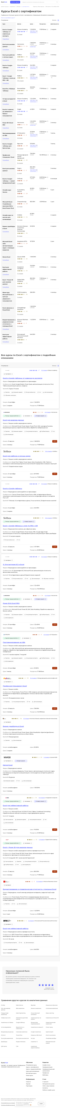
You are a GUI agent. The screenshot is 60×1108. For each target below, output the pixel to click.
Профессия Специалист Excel (15, 686)
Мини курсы (29, 1075)
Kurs (4, 2)
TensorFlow (19, 1035)
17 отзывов (20, 246)
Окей (41, 1103)
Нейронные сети (5, 1017)
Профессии (46, 1073)
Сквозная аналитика (21, 1032)
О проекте (45, 1081)
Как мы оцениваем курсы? (8, 17)
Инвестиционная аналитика (50, 1023)
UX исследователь (6, 1027)
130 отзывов (20, 59)
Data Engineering (20, 1013)
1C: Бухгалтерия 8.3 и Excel (13, 564)
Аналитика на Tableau (7, 1022)
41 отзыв (19, 173)
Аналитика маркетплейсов (35, 1047)
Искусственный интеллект (35, 1013)
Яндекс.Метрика (20, 1041)
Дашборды (4, 1041)
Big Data (33, 1005)
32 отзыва (19, 114)
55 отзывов (20, 163)
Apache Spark (49, 1032)
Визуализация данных (7, 1032)
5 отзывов (19, 261)
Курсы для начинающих (32, 1071)
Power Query (49, 1027)
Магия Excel (8, 765)
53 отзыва (19, 236)
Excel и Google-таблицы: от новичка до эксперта (22, 378)
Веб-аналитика (20, 1008)
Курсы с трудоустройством (33, 1069)
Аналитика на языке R (37, 1027)
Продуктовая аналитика (4, 1013)
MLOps (33, 1038)
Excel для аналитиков (7, 1038)
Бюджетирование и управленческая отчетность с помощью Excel (29, 889)
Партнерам (29, 1086)
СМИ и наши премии (48, 1086)
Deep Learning (50, 1013)
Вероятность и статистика (20, 1028)
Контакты (45, 1088)
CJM (17, 1046)
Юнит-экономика (50, 1035)
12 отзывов (20, 183)
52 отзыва (19, 34)
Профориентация (47, 1067)
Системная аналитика (52, 1008)
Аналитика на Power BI (52, 1017)
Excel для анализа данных (13, 420)
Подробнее (6, 39)
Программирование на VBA (14, 642)
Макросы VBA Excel (36, 1035)
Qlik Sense (4, 1046)
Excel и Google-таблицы (12, 488)
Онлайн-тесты (46, 1065)
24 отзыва (19, 206)
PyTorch (3, 1035)
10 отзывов (20, 273)
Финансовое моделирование (35, 1023)
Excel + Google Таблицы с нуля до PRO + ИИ (20, 526)
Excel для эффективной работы (15, 805)
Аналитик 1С (34, 1041)
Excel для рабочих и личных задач (17, 456)
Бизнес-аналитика (36, 1008)
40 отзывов (20, 93)
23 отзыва (19, 220)
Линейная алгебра (51, 1038)
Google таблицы (20, 1022)
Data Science (19, 1005)
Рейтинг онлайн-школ (49, 1090)
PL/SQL (3, 1005)
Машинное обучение (52, 1005)
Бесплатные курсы (31, 1073)
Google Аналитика (36, 1032)
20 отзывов (20, 148)
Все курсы (16, 2)
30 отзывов (20, 314)
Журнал (28, 1084)
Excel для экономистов (22, 1038)
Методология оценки (48, 1084)
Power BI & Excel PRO (11, 603)
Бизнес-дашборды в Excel (13, 726)
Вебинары (45, 1075)
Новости (28, 1081)
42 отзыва (19, 49)
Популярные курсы (31, 1065)
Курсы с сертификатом (32, 1067)
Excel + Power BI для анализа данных (18, 847)
